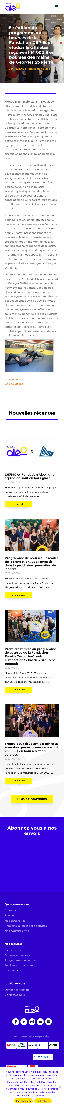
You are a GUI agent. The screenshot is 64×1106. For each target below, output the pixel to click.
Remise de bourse (38, 68)
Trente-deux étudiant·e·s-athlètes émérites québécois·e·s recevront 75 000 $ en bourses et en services (31, 749)
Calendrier (11, 970)
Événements (13, 950)
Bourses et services (17, 955)
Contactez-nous (15, 994)
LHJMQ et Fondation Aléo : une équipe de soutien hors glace (29, 476)
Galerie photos (14, 379)
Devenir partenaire (17, 989)
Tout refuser (43, 1101)
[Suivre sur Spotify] (48, 1021)
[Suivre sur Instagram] (32, 1021)
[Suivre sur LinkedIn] (23, 1021)
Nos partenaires (15, 920)
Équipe (9, 915)
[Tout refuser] (59, 1086)
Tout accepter (23, 1101)
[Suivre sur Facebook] (15, 1021)
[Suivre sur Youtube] (40, 1021)
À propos (11, 910)
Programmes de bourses (21, 960)
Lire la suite (18, 504)
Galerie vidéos (14, 383)
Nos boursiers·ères (17, 931)
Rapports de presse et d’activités (26, 925)
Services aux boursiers (19, 965)
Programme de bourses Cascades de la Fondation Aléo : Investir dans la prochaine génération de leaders (32, 563)
